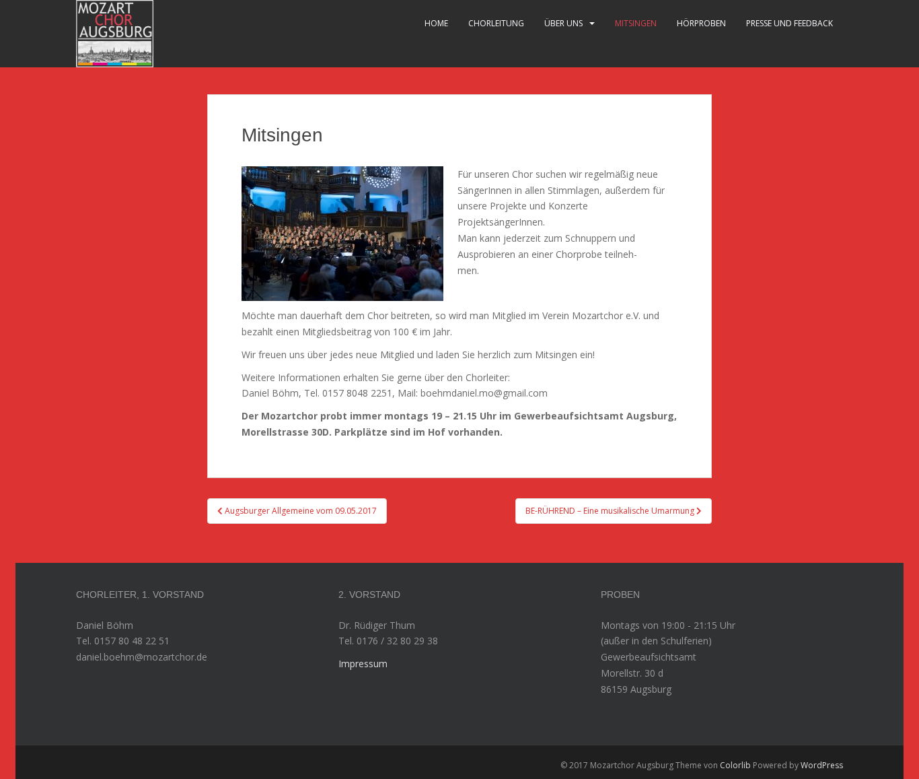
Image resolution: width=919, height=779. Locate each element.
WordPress (822, 765)
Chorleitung (496, 23)
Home (436, 23)
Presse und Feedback (789, 23)
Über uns (563, 23)
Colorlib (735, 765)
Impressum (363, 663)
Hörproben (701, 23)
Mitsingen (636, 23)
